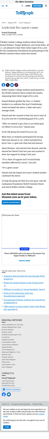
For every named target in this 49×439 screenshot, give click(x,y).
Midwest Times (6, 354)
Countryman (6, 337)
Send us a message (12, 389)
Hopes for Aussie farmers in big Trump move (24, 283)
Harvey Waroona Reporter (10, 345)
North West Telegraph (8, 359)
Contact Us (5, 404)
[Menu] (3, 6)
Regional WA (12, 23)
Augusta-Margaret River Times (11, 327)
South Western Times (8, 364)
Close (7, 427)
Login (27, 6)
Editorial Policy (37, 404)
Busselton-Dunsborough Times (11, 335)
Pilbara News (6, 362)
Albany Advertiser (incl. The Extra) (12, 325)
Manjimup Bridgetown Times (11, 352)
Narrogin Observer (7, 357)
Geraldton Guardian (8, 340)
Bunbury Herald (7, 332)
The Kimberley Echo (8, 349)
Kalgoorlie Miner (7, 347)
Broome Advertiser (8, 330)
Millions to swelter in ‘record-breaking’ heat (23, 289)
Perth (4, 23)
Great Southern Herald (9, 342)
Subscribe (37, 6)
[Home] (6, 5)
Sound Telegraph (24, 23)
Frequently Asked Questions (21, 404)
